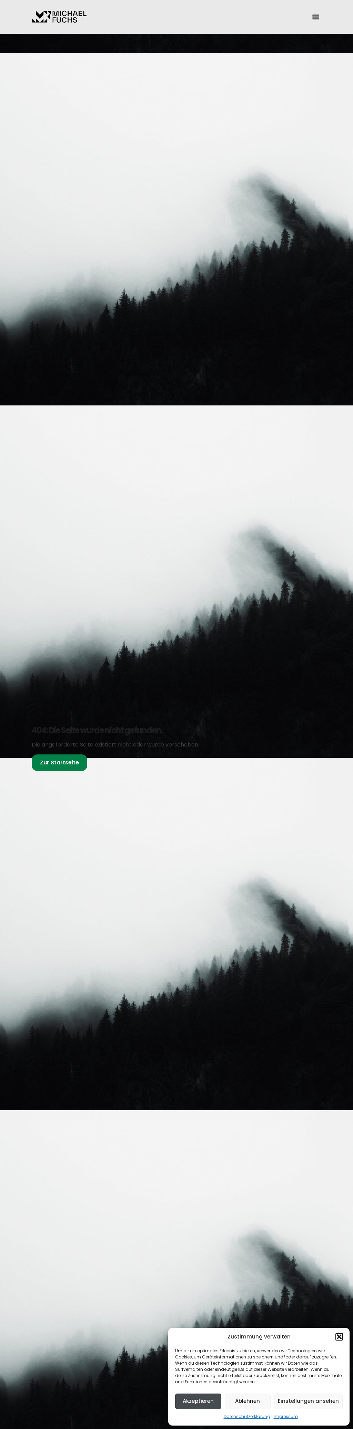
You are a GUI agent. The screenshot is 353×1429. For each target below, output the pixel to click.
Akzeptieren (198, 1401)
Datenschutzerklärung (247, 1416)
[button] (339, 1336)
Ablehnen (247, 1401)
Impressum (286, 1416)
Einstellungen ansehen (308, 1401)
